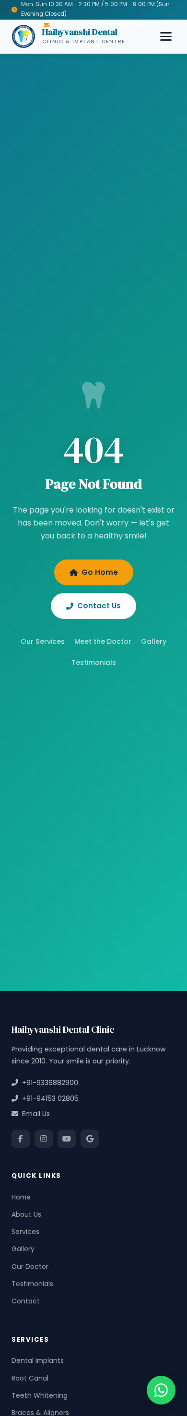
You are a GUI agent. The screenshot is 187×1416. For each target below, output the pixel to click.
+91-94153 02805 (48, 1098)
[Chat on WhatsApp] (161, 1390)
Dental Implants (38, 1360)
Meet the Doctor (102, 641)
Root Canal (30, 1378)
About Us (26, 1214)
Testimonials (93, 662)
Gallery (153, 641)
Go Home (100, 572)
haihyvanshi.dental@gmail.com (98, 25)
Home (21, 1197)
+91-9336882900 (48, 1082)
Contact (26, 1301)
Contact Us (99, 606)
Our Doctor (30, 1266)
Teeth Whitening (40, 1395)
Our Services (43, 641)
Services (25, 1231)
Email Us (34, 1114)
